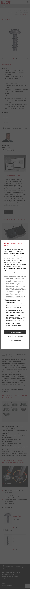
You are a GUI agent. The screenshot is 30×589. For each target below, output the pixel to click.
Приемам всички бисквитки (15, 332)
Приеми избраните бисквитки (15, 336)
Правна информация (15, 340)
